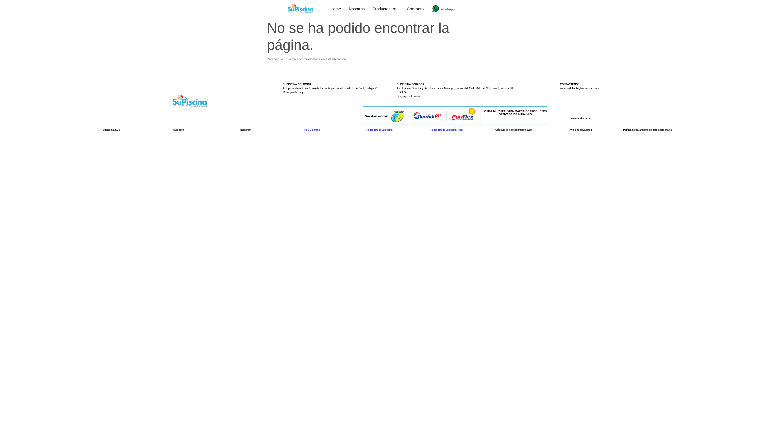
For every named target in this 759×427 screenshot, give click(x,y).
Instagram (245, 129)
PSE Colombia (312, 129)
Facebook (178, 129)
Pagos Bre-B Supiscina (379, 129)
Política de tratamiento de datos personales (647, 129)
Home (335, 9)
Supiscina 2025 (111, 129)
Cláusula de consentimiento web (513, 129)
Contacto (415, 9)
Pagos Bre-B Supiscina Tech (446, 129)
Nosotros (357, 9)
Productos (381, 9)
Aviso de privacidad (580, 129)
